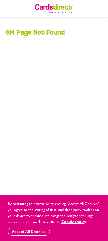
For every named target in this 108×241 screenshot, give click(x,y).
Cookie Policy (73, 222)
